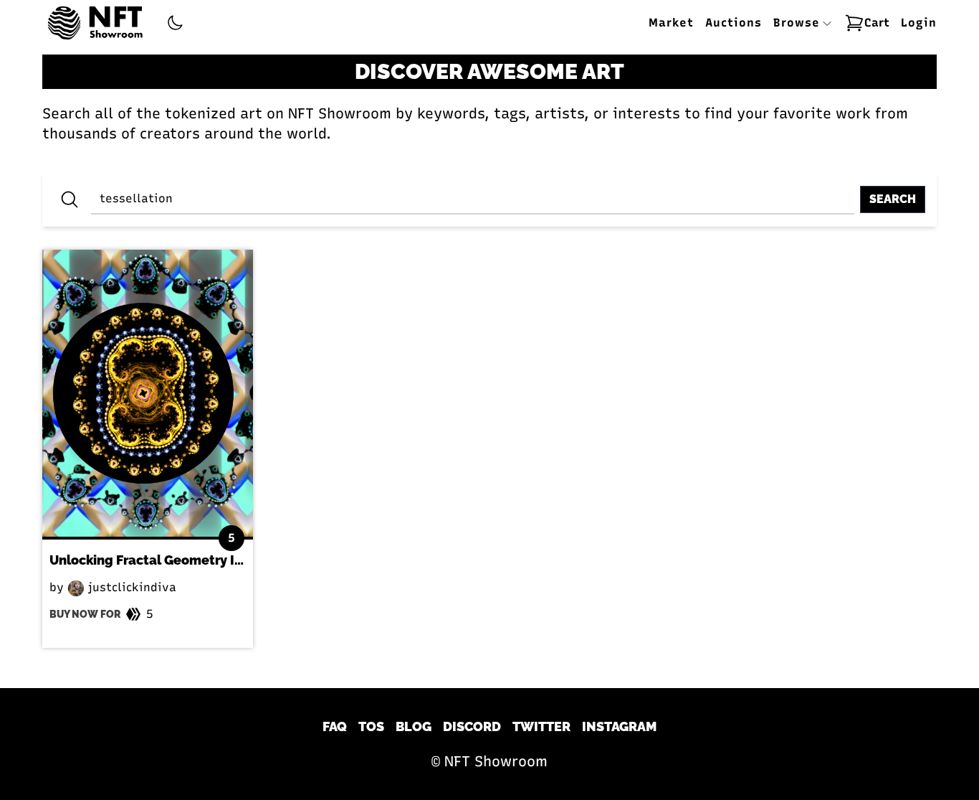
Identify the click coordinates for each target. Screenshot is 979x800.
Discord (472, 726)
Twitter (541, 726)
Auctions (733, 22)
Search (892, 199)
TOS (371, 726)
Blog (413, 726)
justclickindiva (130, 587)
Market (671, 22)
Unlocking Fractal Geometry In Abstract (174, 560)
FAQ (335, 726)
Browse (798, 22)
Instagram (619, 726)
